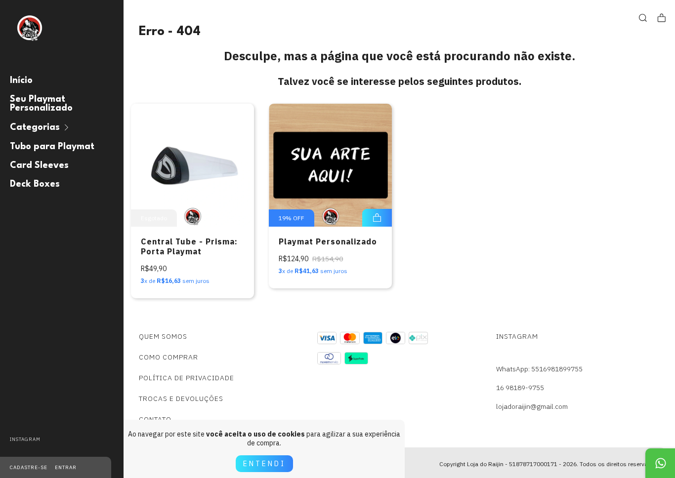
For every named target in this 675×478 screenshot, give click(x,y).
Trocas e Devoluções (181, 398)
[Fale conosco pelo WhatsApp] (660, 463)
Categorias (35, 127)
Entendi (264, 463)
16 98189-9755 (520, 387)
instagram (25, 439)
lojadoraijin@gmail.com (532, 406)
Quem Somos (163, 336)
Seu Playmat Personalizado (41, 104)
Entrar (66, 467)
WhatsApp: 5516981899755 (539, 368)
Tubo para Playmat (52, 146)
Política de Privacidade (186, 377)
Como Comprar (168, 357)
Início (21, 80)
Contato (155, 419)
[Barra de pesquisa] (643, 18)
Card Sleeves (39, 165)
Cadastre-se (28, 467)
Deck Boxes (35, 184)
